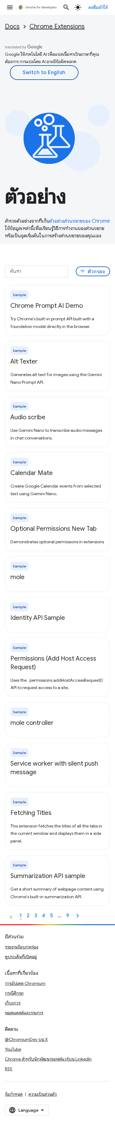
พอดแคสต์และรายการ (24, 1013)
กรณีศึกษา (14, 993)
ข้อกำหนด (14, 1094)
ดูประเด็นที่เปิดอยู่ (21, 956)
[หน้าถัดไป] (77, 915)
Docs (12, 26)
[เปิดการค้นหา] (66, 7)
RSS (8, 1069)
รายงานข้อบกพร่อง (21, 947)
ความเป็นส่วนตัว (43, 1094)
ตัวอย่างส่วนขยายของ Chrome (79, 221)
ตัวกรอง (92, 272)
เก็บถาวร (13, 1003)
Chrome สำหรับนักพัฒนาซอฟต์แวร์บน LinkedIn (48, 1059)
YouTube (13, 1049)
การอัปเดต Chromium (25, 983)
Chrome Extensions (57, 26)
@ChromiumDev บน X (26, 1039)
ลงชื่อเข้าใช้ (98, 7)
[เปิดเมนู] (10, 7)
